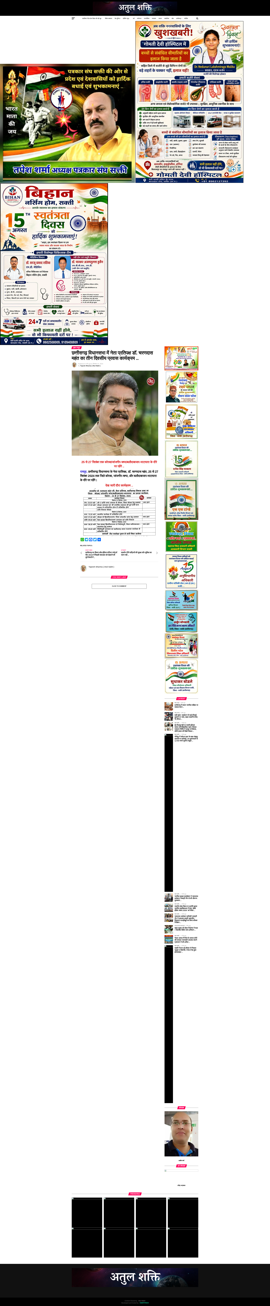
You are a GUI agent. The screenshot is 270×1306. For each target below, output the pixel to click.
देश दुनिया (117, 18)
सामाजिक (166, 18)
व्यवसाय (154, 18)
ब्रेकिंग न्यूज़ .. (126, 18)
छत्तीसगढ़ (178, 18)
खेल (173, 18)
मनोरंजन (139, 18)
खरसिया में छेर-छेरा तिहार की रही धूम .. (92, 18)
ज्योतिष (186, 18)
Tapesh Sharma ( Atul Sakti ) (90, 366)
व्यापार (160, 18)
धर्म (133, 18)
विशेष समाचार (108, 18)
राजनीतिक (146, 18)
